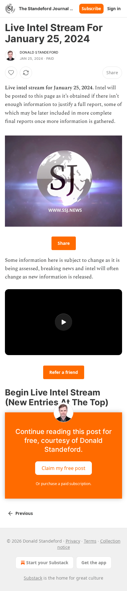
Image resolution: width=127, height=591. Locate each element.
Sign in (114, 8)
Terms (90, 541)
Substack (33, 578)
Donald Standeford (39, 52)
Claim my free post (63, 467)
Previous (24, 513)
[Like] (11, 73)
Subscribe (91, 8)
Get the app (93, 562)
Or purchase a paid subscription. (63, 483)
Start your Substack (47, 562)
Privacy (73, 541)
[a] (63, 322)
